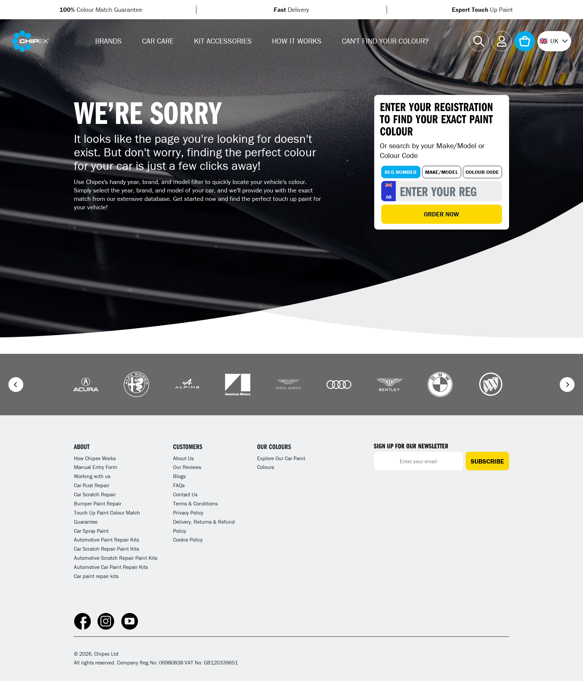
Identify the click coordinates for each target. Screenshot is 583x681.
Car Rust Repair (91, 485)
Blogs (179, 476)
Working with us (92, 476)
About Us (183, 458)
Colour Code (482, 172)
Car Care (158, 41)
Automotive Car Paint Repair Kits (111, 567)
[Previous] (15, 384)
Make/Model (441, 172)
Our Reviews (187, 467)
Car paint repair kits (96, 576)
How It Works (297, 41)
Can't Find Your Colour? (385, 41)
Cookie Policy (188, 539)
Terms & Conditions (195, 503)
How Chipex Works (95, 458)
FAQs (179, 485)
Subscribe (487, 461)
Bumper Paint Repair (97, 503)
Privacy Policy (188, 512)
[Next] (567, 384)
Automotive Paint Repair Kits (106, 539)
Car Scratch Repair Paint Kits (106, 548)
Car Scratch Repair (95, 494)
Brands (108, 41)
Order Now (441, 214)
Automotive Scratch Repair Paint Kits (115, 557)
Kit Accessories (223, 41)
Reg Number (401, 172)
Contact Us (185, 494)
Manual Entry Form (95, 467)
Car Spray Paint (91, 530)
